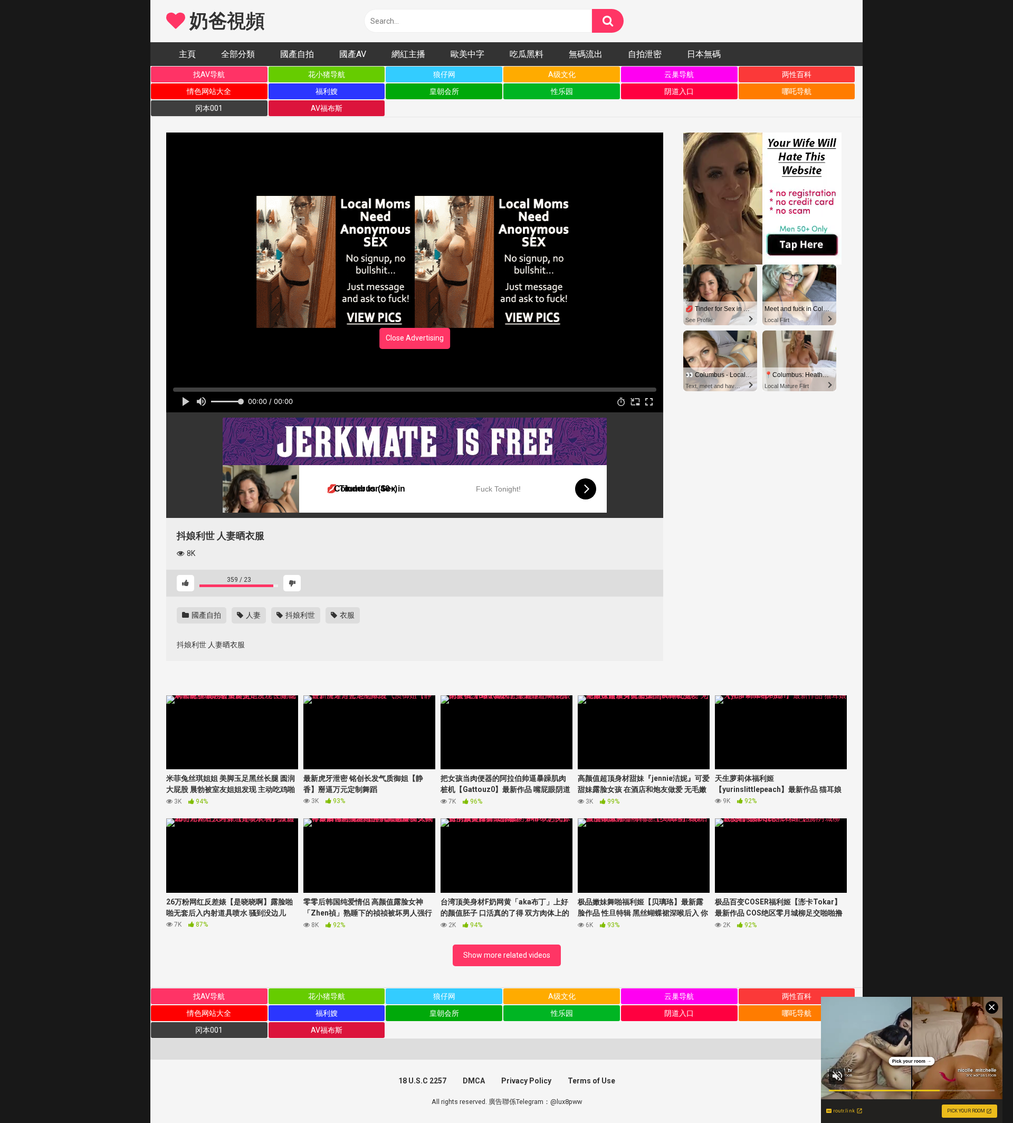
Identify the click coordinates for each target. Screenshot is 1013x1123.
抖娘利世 (299, 615)
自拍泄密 (645, 54)
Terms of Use (591, 1081)
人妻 (252, 615)
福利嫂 (327, 91)
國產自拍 (297, 54)
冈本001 (209, 108)
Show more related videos (506, 955)
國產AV (352, 54)
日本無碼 (704, 54)
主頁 (187, 54)
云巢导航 (679, 74)
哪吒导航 (796, 91)
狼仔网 (444, 74)
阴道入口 (679, 91)
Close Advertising (415, 338)
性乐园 (562, 91)
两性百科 (796, 74)
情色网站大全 (209, 91)
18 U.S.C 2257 (422, 1081)
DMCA (474, 1081)
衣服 (346, 615)
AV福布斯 (326, 108)
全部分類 (238, 54)
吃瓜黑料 (526, 54)
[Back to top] (977, 1091)
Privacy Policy (526, 1081)
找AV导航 (209, 74)
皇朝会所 (444, 91)
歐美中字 (467, 54)
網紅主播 (408, 54)
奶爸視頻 (224, 21)
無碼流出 (586, 54)
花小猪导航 (326, 74)
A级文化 (562, 74)
